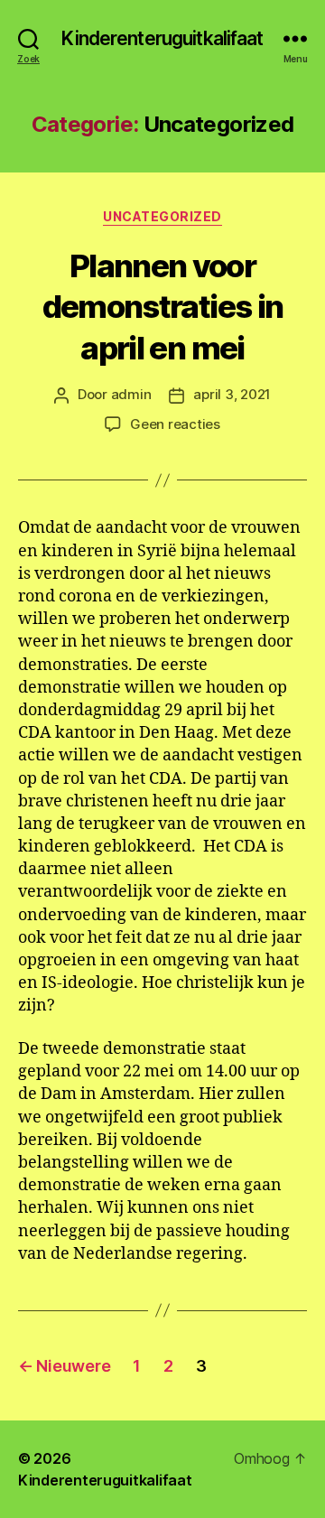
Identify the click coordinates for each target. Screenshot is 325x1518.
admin (131, 394)
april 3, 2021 (232, 394)
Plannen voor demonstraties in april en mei (162, 307)
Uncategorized (162, 216)
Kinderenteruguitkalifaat (162, 38)
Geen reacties (175, 424)
